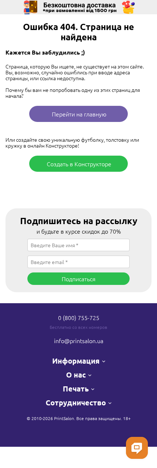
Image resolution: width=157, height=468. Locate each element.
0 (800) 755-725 (78, 317)
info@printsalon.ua (78, 340)
